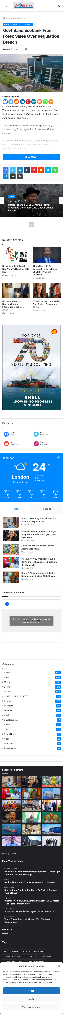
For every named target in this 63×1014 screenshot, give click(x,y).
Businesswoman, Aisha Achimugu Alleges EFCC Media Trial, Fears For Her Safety (38, 534)
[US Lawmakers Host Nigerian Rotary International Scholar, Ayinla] (16, 291)
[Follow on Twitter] (11, 49)
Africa (22, 18)
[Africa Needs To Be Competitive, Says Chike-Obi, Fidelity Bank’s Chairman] (47, 255)
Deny (31, 998)
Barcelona (26, 951)
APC (5, 951)
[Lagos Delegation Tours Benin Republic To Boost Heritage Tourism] (51, 805)
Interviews (9, 743)
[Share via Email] (13, 176)
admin (7, 49)
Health (7, 724)
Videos (7, 739)
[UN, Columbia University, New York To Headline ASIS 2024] (16, 255)
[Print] (20, 176)
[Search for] (59, 7)
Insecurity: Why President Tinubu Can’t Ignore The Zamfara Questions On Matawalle (39, 561)
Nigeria (7, 672)
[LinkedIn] (20, 170)
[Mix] (39, 101)
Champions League (12, 956)
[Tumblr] (27, 170)
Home (8, 18)
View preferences (31, 1007)
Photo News (10, 734)
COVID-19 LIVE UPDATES (21, 24)
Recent (15, 508)
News (15, 18)
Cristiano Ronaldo (43, 956)
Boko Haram (39, 951)
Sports (7, 687)
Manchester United (36, 961)
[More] (50, 101)
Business (8, 701)
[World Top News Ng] (23, 5)
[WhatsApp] (55, 170)
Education (8, 706)
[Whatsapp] (45, 101)
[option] (31, 200)
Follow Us (7, 929)
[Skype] (48, 170)
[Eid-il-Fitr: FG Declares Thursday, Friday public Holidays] (31, 817)
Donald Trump (9, 961)
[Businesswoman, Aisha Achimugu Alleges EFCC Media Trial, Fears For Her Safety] (11, 535)
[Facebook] (5, 101)
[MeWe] (33, 101)
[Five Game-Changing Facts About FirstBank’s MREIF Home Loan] (51, 841)
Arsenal (15, 951)
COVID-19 (28, 956)
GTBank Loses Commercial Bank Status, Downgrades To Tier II (46, 304)
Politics (7, 691)
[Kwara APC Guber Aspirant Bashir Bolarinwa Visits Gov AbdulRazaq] (11, 577)
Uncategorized (11, 720)
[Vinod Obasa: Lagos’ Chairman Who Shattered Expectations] (11, 522)
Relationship (10, 748)
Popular (47, 508)
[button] (58, 966)
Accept (31, 990)
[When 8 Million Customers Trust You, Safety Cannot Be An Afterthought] (51, 793)
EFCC (21, 961)
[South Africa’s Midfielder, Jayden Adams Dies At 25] (11, 549)
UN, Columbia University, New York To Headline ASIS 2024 (15, 269)
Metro (7, 682)
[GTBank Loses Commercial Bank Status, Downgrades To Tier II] (47, 291)
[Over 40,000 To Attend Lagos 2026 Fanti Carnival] (11, 805)
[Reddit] (16, 101)
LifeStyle (8, 710)
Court (6, 729)
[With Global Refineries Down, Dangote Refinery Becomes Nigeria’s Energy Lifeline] (51, 829)
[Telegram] (5, 176)
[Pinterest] (28, 101)
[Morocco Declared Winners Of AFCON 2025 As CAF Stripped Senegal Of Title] (51, 817)
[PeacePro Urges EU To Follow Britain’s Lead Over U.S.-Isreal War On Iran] (31, 841)
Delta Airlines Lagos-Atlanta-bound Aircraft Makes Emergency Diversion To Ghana (30, 207)
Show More (31, 157)
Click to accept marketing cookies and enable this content (31, 621)
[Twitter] (10, 101)
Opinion (7, 715)
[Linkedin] (22, 101)
